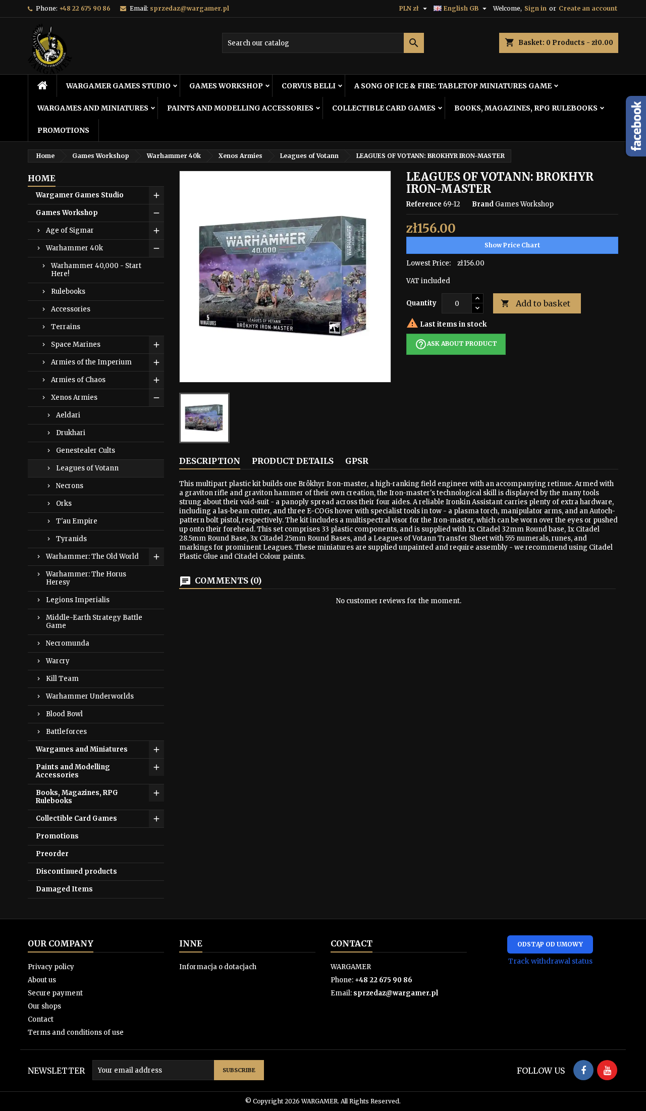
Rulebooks (68, 291)
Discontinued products (76, 871)
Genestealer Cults (85, 450)
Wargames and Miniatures (92, 108)
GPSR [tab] (356, 461)
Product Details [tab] (293, 461)
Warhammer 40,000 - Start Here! (96, 269)
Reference (424, 204)
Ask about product (456, 344)
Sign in (535, 8)
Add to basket (535, 303)
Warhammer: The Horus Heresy (86, 578)
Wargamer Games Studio (118, 85)
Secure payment (55, 993)
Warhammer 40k (74, 248)
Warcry (58, 661)
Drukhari (70, 433)
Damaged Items (64, 889)
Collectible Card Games (384, 108)
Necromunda (67, 643)
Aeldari (68, 415)
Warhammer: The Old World (92, 556)
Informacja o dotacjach (217, 967)
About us (42, 980)
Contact (40, 1019)
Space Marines (75, 344)
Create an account (588, 8)
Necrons (69, 486)
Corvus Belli (309, 85)
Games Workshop (226, 85)
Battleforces (66, 731)
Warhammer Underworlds (90, 696)
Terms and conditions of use (76, 1032)
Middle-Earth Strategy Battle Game (94, 621)
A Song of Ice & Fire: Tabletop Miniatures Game (453, 85)
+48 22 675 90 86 (85, 8)
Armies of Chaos (78, 380)
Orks (64, 503)
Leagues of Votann (87, 468)
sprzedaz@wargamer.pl (189, 8)
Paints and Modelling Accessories (240, 108)
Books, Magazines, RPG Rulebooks (526, 108)
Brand (483, 204)
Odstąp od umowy (550, 944)
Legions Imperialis (78, 600)
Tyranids (71, 539)
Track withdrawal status (550, 961)
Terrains (65, 327)
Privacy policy (51, 967)
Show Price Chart (512, 245)
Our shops (44, 1006)
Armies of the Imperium (91, 362)
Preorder (52, 854)
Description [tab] (209, 461)
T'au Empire (76, 521)
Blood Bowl (64, 714)
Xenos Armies (74, 397)
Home (42, 178)
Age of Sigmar (70, 230)
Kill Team (62, 678)
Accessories (70, 309)
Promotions (63, 130)
